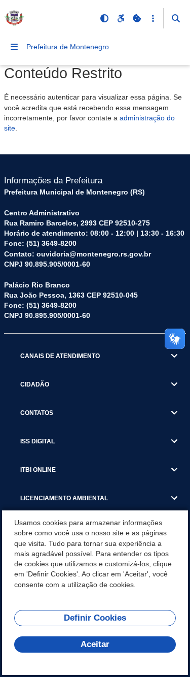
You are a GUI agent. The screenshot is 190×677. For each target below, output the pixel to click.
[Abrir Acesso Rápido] (153, 18)
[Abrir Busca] (176, 18)
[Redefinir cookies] (137, 18)
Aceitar (95, 644)
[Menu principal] (14, 47)
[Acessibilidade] (120, 18)
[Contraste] (104, 18)
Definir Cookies (95, 618)
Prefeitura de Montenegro (67, 47)
